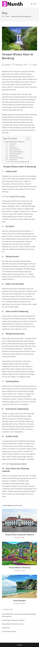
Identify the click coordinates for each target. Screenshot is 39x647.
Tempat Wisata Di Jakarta (18, 464)
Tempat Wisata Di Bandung (19, 567)
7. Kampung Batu (12, 155)
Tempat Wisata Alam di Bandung (21, 16)
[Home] (2, 16)
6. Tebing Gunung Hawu (14, 153)
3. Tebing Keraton (12, 148)
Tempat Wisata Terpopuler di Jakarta (19, 534)
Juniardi (7, 65)
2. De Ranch (11, 146)
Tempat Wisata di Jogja (17, 196)
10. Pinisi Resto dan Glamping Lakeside (18, 161)
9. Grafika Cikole (12, 159)
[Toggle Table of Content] (27, 139)
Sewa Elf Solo (6, 628)
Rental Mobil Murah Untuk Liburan (13, 624)
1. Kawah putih (11, 144)
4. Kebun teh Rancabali (14, 150)
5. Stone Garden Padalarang (15, 151)
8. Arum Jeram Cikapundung (15, 157)
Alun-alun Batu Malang (9, 631)
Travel (34, 65)
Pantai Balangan (19, 600)
